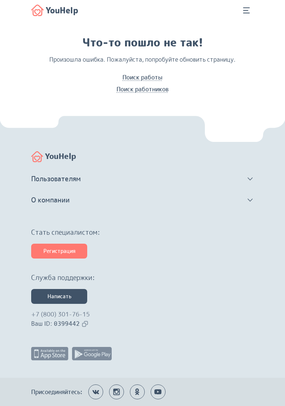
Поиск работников (142, 89)
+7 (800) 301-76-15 (60, 314)
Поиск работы (142, 77)
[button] (142, 179)
